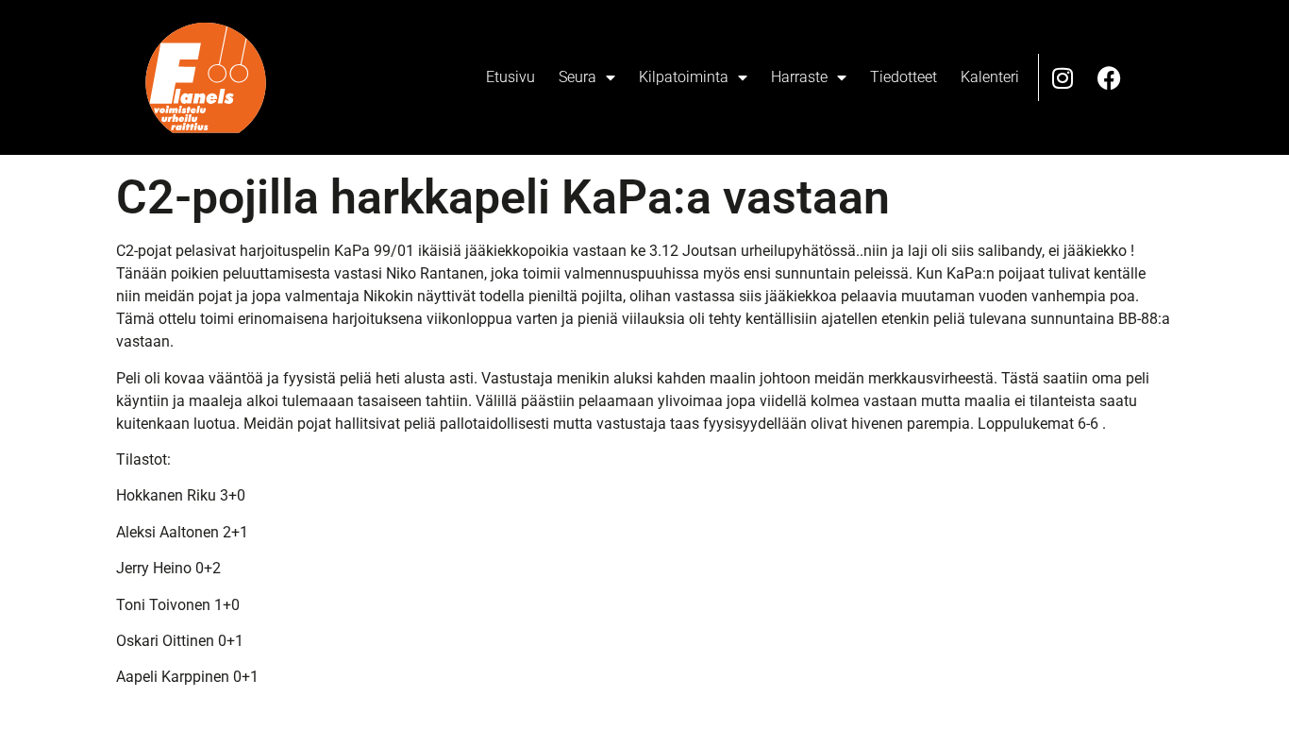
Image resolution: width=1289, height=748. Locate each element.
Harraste (799, 77)
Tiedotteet (903, 77)
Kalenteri (990, 77)
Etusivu (510, 77)
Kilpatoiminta (683, 77)
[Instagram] (1062, 77)
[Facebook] (1109, 77)
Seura (577, 77)
